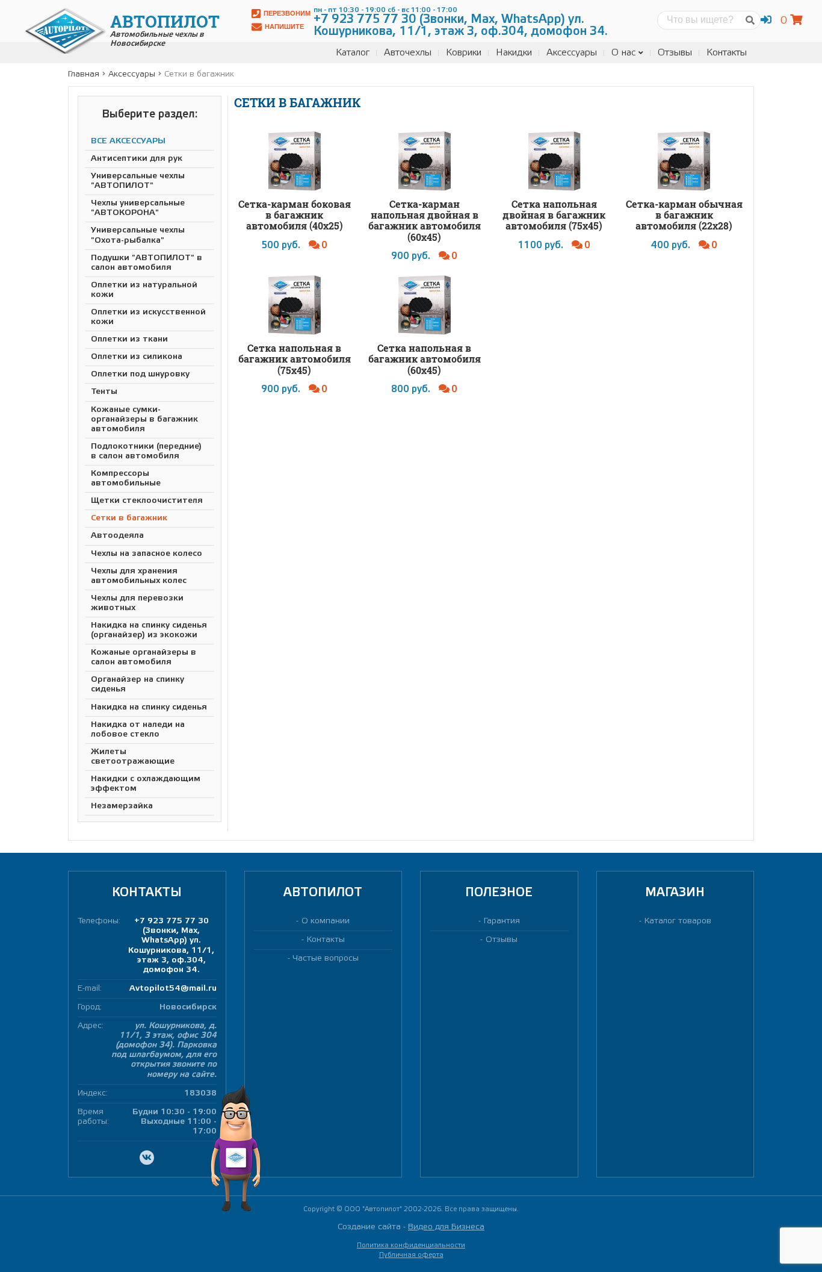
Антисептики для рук (136, 159)
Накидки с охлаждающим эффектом (145, 784)
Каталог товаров (677, 921)
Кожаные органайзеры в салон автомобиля (143, 657)
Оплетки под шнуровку (140, 374)
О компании (325, 921)
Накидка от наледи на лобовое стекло (138, 729)
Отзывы (675, 52)
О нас (623, 52)
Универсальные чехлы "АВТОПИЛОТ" (138, 181)
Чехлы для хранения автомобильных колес (139, 576)
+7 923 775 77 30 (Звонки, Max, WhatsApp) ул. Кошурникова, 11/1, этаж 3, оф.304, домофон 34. (171, 945)
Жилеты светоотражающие (133, 756)
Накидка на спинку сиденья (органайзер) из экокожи (149, 630)
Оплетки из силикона (136, 357)
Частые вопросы (326, 958)
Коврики (463, 52)
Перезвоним (287, 13)
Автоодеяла (117, 536)
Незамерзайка (122, 806)
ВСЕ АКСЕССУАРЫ (128, 141)
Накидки (514, 52)
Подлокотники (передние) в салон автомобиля (146, 451)
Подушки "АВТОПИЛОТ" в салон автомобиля (146, 263)
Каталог (352, 52)
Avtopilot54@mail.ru (173, 989)
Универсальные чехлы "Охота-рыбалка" (138, 235)
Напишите (284, 26)
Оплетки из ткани (129, 339)
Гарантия (502, 921)
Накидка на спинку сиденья (149, 707)
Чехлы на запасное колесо (146, 554)
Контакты (726, 52)
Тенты (104, 392)
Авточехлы (407, 52)
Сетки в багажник (129, 518)
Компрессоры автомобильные (126, 478)
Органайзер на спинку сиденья (137, 684)
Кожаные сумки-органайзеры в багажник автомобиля (144, 419)
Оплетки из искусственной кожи (148, 317)
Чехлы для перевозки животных (137, 603)
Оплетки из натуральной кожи (144, 290)
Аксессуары (571, 52)
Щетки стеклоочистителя (147, 501)
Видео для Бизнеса (446, 1227)
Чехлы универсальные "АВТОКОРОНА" (138, 208)
